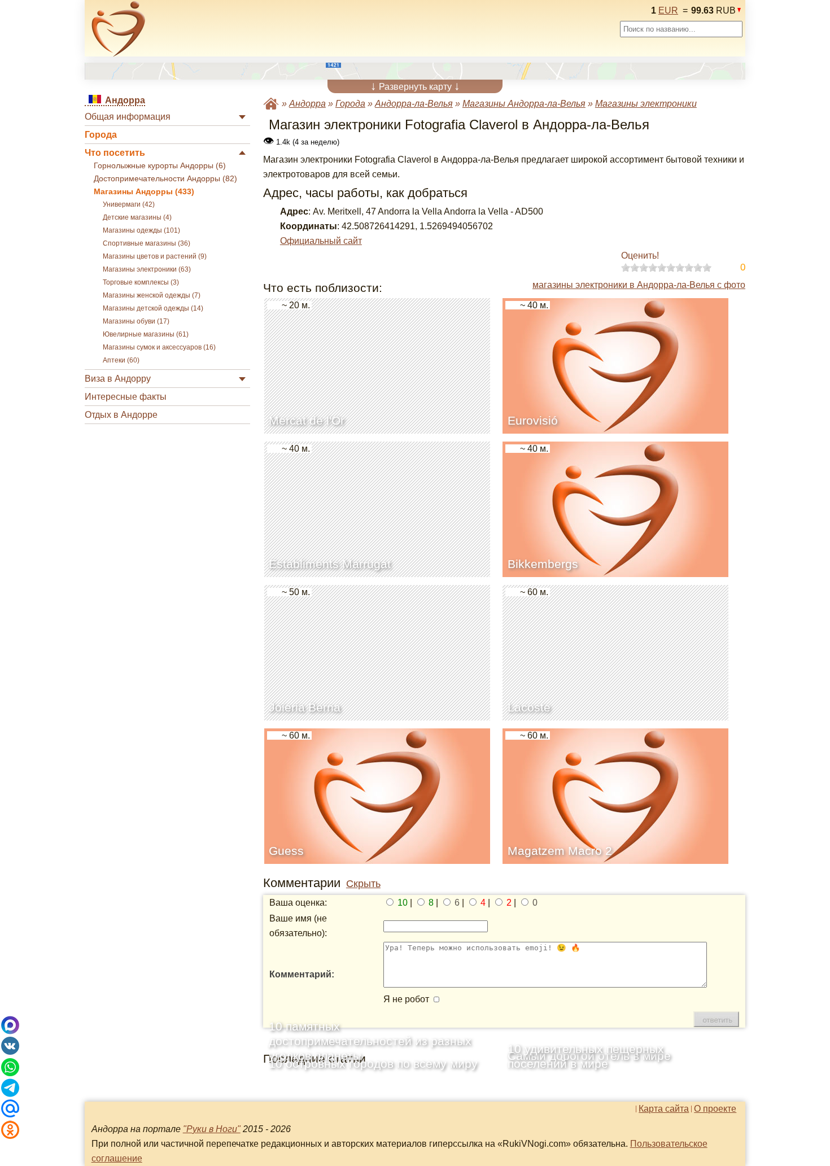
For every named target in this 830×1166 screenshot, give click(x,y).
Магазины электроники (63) (147, 269)
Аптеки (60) (121, 360)
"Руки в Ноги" (212, 1129)
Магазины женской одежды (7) (151, 295)
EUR (668, 10)
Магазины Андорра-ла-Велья (524, 103)
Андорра (307, 103)
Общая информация (128, 116)
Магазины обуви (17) (136, 321)
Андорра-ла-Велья (414, 103)
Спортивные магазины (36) (146, 243)
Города (101, 134)
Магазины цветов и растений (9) (155, 256)
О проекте (715, 1109)
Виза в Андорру (118, 378)
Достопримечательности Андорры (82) (165, 178)
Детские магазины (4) (137, 217)
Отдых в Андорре (121, 414)
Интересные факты (126, 396)
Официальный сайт (321, 241)
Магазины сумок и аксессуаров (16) (159, 347)
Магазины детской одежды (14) (153, 308)
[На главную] (118, 29)
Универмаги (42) (129, 204)
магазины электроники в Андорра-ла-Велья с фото (638, 285)
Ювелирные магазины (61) (146, 334)
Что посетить (115, 153)
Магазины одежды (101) (141, 230)
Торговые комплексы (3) (141, 282)
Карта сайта (664, 1109)
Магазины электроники (646, 103)
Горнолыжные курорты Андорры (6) (160, 165)
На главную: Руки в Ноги (271, 104)
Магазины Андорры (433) (144, 191)
